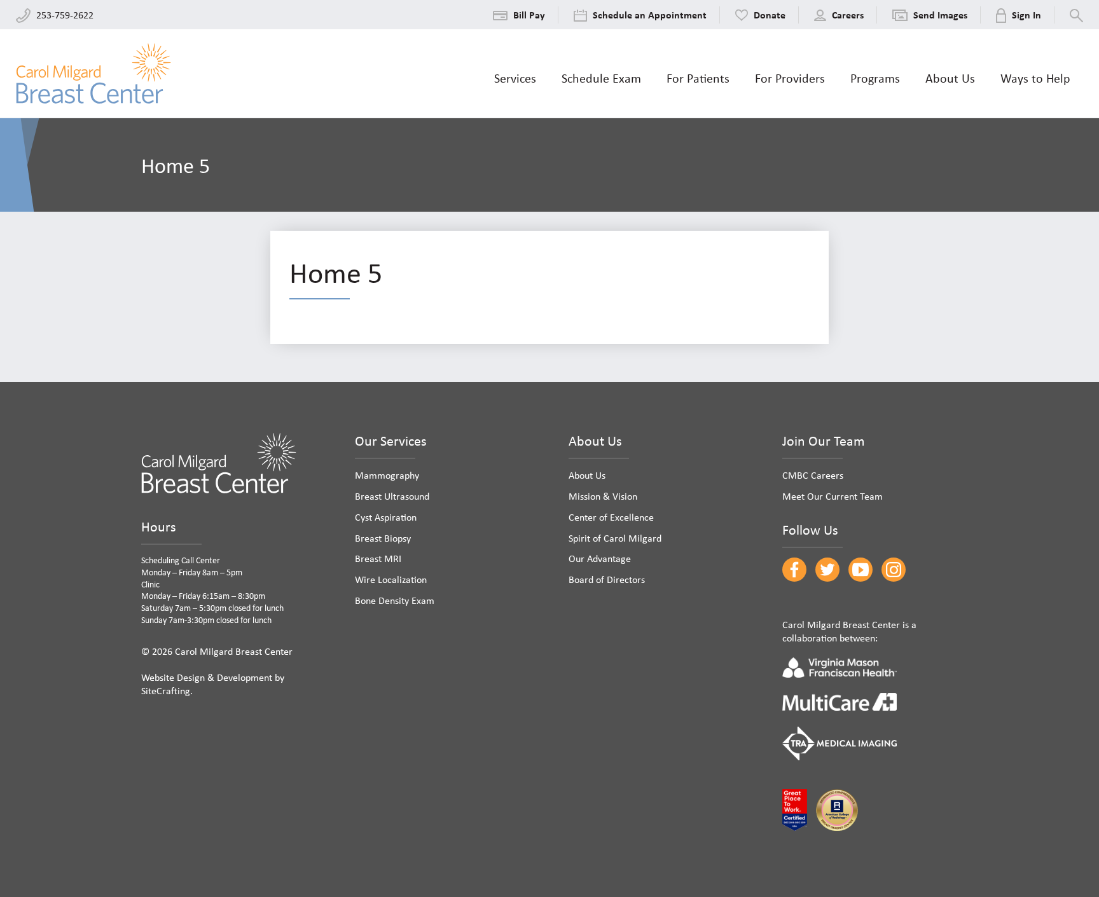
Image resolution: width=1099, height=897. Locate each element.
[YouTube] (860, 570)
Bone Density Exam (394, 600)
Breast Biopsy (383, 538)
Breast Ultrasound (392, 496)
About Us (587, 475)
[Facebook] (794, 570)
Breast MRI (378, 558)
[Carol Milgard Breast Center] (93, 73)
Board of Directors (607, 579)
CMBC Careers (812, 475)
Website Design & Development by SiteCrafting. (212, 683)
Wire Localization (391, 579)
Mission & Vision (603, 496)
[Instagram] (893, 570)
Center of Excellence (611, 517)
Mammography (387, 475)
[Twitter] (827, 570)
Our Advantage (600, 558)
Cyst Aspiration (386, 517)
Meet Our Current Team (832, 496)
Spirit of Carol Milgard (615, 538)
